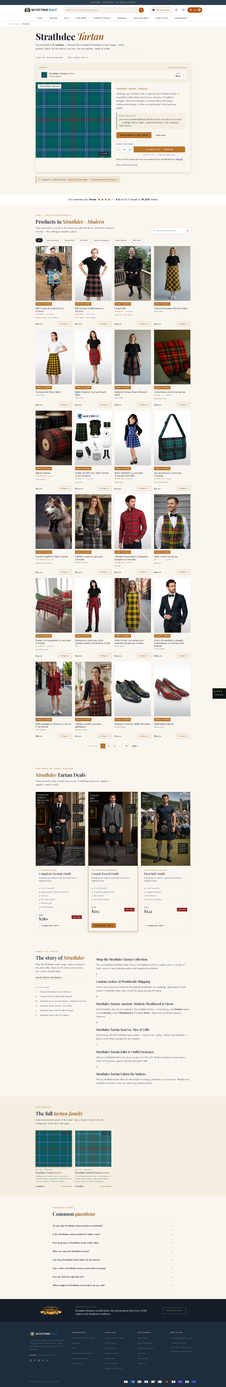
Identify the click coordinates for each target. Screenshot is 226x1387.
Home (10, 24)
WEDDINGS (121, 18)
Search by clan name (77, 179)
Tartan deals (160, 135)
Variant (43, 67)
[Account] (176, 9)
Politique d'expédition (146, 1348)
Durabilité (141, 1353)
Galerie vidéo (110, 1358)
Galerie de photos (112, 1353)
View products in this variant (134, 135)
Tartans (17, 24)
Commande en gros (79, 1358)
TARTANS (53, 18)
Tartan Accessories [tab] (101, 240)
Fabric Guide (143, 1358)
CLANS (40, 18)
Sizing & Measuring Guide (82, 1353)
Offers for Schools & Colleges (83, 1338)
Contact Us (142, 1363)
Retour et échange (144, 1343)
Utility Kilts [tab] (136, 240)
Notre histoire (143, 1338)
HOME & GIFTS (161, 18)
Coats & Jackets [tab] (52, 240)
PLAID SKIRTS (81, 18)
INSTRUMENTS (181, 18)
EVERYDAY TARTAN (102, 18)
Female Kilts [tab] (69, 240)
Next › (135, 746)
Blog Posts (76, 1343)
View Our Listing (174, 1310)
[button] (39, 249)
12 (126, 746)
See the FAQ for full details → (49, 977)
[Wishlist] (183, 9)
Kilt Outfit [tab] (84, 240)
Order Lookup (110, 1343)
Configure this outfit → (50, 925)
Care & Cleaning (111, 1363)
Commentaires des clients (114, 1338)
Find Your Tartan (163, 10)
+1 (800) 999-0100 (177, 1343)
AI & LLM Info (77, 1363)
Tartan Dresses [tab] (120, 240)
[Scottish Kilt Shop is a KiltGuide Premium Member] (51, 1310)
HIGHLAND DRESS (140, 18)
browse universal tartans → (105, 179)
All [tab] (39, 240)
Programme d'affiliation (113, 1368)
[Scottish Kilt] (41, 10)
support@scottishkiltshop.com (181, 1338)
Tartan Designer (111, 1348)
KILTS (66, 18)
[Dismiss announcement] (222, 2)
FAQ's (74, 1348)
